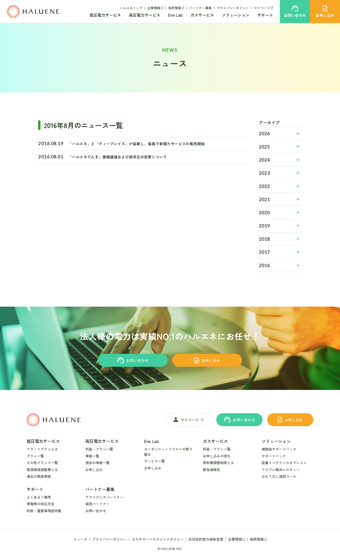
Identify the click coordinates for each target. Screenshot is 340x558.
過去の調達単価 (39, 476)
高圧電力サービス (144, 15)
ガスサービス (202, 15)
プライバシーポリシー (232, 7)
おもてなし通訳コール (279, 476)
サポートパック (274, 455)
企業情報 (153, 7)
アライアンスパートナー (104, 497)
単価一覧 (92, 455)
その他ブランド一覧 (42, 462)
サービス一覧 (154, 461)
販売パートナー (97, 503)
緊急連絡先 (211, 469)
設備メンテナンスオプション (284, 462)
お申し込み (210, 360)
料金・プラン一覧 (99, 449)
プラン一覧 (35, 455)
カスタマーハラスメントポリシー (158, 539)
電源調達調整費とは (42, 469)
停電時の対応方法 (40, 503)
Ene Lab (175, 15)
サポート (265, 15)
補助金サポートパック (279, 449)
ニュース (80, 539)
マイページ (262, 7)
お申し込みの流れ (217, 455)
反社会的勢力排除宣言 (206, 539)
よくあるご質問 (39, 497)
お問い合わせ (137, 360)
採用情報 (174, 7)
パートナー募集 (200, 7)
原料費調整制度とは (218, 462)
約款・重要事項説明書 (44, 510)
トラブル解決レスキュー (281, 469)
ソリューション (235, 15)
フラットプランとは (42, 449)
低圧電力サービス (105, 15)
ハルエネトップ (131, 8)
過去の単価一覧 (97, 462)
